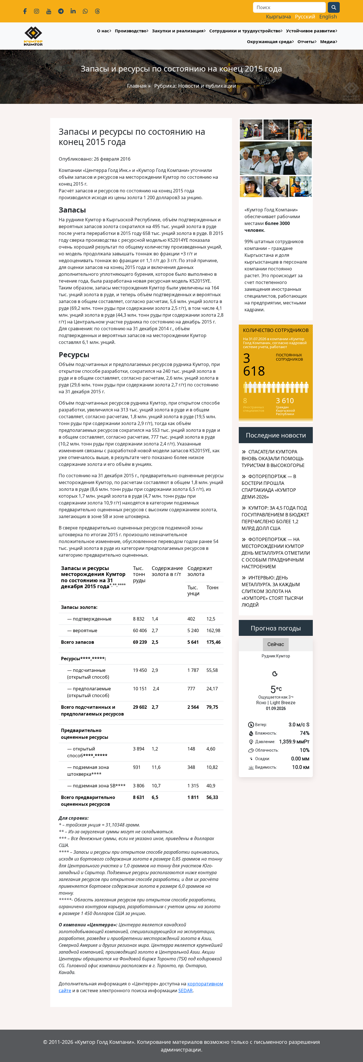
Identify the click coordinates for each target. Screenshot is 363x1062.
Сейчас (275, 644)
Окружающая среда (269, 41)
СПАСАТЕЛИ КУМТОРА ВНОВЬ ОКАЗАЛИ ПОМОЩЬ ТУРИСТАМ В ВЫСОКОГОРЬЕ (273, 458)
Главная (137, 85)
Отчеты (306, 41)
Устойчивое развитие (310, 30)
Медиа (327, 41)
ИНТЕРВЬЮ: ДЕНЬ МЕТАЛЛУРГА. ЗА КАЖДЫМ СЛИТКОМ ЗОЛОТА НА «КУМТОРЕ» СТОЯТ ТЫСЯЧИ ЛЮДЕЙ (272, 591)
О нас (103, 30)
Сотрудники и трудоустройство (244, 30)
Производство (130, 30)
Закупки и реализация (178, 30)
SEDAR (185, 990)
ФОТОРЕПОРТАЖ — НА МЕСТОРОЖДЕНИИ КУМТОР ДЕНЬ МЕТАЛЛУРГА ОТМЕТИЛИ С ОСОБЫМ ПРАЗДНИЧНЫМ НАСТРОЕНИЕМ (276, 553)
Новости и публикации (207, 85)
